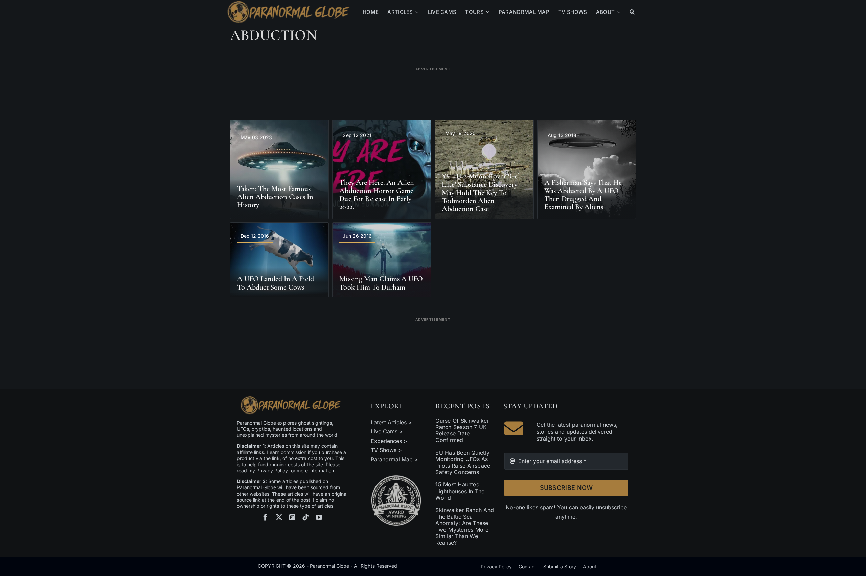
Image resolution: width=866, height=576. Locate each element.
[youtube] (319, 517)
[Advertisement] (433, 89)
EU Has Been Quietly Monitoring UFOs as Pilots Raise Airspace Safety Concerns (462, 462)
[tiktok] (305, 517)
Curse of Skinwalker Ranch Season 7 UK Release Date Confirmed (462, 430)
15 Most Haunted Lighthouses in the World (459, 491)
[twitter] (279, 517)
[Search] (632, 12)
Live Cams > (387, 431)
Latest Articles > (391, 422)
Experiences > (389, 440)
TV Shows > (386, 450)
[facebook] (265, 517)
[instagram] (292, 517)
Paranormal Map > (394, 459)
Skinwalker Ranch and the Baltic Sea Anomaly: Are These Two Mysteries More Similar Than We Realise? (464, 526)
